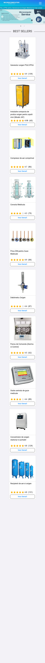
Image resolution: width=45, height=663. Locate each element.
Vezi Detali (22, 78)
